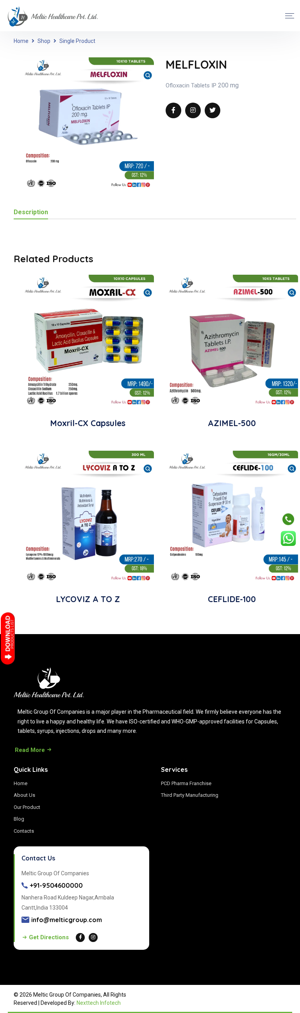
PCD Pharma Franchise (186, 783)
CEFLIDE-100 (232, 599)
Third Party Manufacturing (189, 795)
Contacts (24, 831)
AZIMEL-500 (232, 423)
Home (21, 41)
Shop (44, 41)
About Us (24, 795)
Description (31, 212)
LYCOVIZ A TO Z (88, 599)
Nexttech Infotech (99, 1003)
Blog (19, 819)
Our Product (27, 807)
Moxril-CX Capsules (87, 423)
